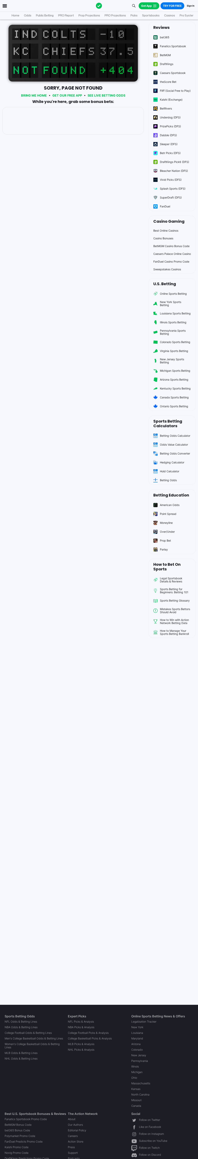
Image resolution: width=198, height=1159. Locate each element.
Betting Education (171, 495)
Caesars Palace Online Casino (172, 253)
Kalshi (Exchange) (171, 99)
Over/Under (167, 531)
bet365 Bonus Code (17, 1130)
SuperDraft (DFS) (171, 197)
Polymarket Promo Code (20, 1136)
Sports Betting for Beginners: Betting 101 (174, 590)
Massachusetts (140, 1083)
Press (71, 1147)
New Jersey (138, 1055)
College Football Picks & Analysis (88, 1032)
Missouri (136, 1100)
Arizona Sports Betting (174, 379)
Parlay (164, 549)
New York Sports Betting (170, 303)
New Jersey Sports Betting (172, 361)
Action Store (75, 1141)
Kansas (135, 1089)
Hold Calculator (169, 471)
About (71, 1119)
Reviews (161, 27)
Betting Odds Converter (175, 453)
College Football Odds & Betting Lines (28, 1032)
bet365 (164, 37)
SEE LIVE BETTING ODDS (106, 95)
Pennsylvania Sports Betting (173, 332)
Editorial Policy (77, 1130)
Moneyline (166, 522)
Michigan (137, 1072)
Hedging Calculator (172, 462)
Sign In (190, 5)
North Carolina (140, 1094)
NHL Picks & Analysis (81, 1049)
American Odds (169, 505)
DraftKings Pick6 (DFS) (174, 161)
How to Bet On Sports (167, 566)
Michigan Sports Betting (175, 370)
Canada (136, 1105)
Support (73, 1152)
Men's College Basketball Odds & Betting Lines (34, 1038)
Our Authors (75, 1124)
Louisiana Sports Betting (175, 313)
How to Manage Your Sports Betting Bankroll (174, 632)
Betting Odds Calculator (175, 435)
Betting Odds (168, 480)
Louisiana (137, 1032)
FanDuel (165, 206)
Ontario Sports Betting (174, 406)
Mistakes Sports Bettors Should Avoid (175, 610)
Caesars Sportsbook (173, 72)
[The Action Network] (99, 6)
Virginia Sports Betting (174, 351)
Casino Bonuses (163, 238)
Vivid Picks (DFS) (171, 179)
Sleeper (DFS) (169, 144)
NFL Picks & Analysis (81, 1021)
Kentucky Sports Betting (175, 388)
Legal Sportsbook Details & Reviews (171, 580)
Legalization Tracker (143, 1021)
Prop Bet (165, 540)
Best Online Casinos (165, 230)
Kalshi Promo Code (16, 1147)
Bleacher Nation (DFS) (174, 170)
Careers (73, 1136)
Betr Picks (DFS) (170, 153)
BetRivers (166, 108)
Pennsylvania (139, 1060)
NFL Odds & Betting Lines (21, 1021)
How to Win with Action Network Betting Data (174, 621)
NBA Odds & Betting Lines (21, 1027)
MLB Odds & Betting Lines (21, 1053)
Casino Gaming (168, 221)
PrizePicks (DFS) (170, 126)
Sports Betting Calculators (167, 423)
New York (137, 1027)
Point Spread (168, 513)
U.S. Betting (164, 284)
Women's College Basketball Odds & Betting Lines (32, 1045)
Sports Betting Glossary (175, 600)
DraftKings (166, 64)
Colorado (137, 1049)
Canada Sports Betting (174, 397)
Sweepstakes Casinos (167, 269)
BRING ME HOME (34, 95)
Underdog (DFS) (170, 117)
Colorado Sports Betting (175, 342)
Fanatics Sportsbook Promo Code (26, 1119)
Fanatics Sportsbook (173, 46)
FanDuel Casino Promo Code (171, 261)
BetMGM (165, 55)
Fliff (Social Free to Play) (175, 90)
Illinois (135, 1066)
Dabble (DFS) (168, 135)
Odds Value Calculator (174, 444)
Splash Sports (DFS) (172, 188)
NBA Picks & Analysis (81, 1027)
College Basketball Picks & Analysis (90, 1038)
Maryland (137, 1038)
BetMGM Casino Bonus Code (171, 246)
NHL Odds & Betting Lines (21, 1058)
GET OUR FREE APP (67, 95)
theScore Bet (168, 81)
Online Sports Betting (173, 293)
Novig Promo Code (16, 1152)
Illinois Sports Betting (173, 322)
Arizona (136, 1044)
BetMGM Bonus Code (18, 1124)
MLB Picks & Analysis (81, 1044)
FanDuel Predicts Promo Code (24, 1141)
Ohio (134, 1077)
